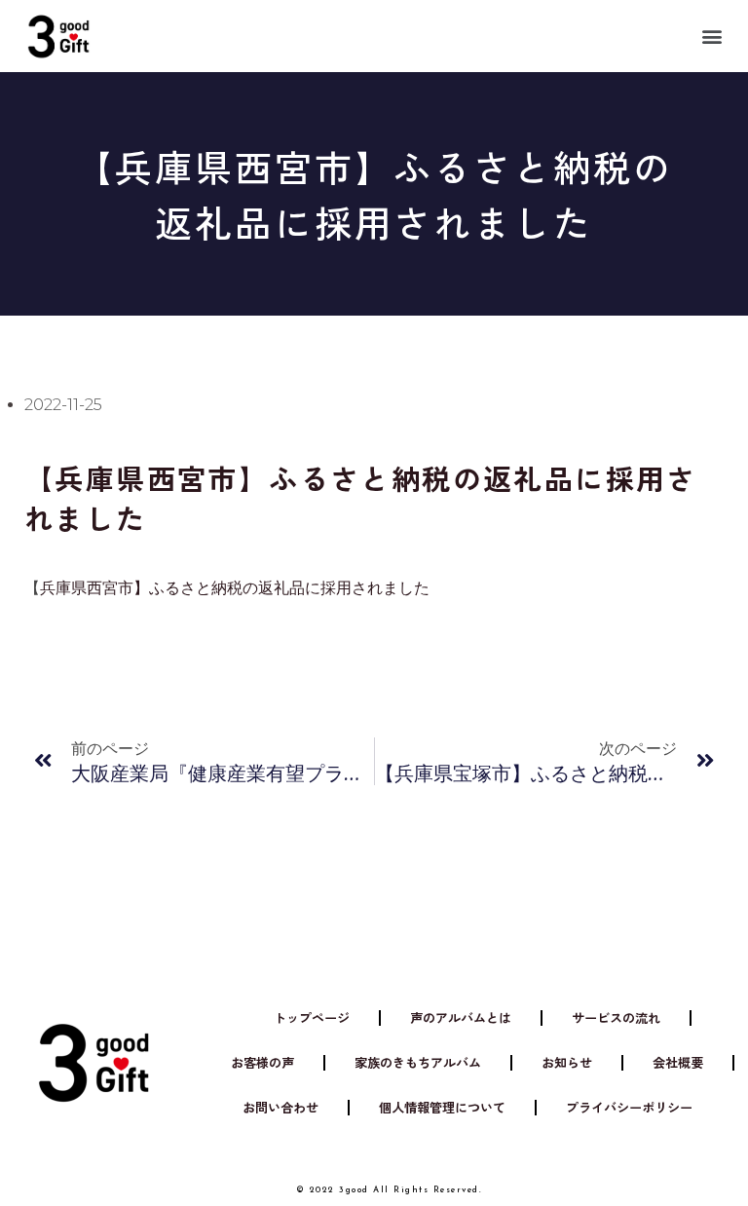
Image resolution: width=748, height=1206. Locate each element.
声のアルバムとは (460, 1017)
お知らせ (567, 1062)
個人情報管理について (442, 1107)
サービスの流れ (616, 1017)
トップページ (312, 1017)
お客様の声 (262, 1062)
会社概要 (678, 1062)
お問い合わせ (280, 1107)
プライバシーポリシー (629, 1107)
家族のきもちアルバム (418, 1062)
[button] (712, 35)
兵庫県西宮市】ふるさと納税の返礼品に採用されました (235, 588)
